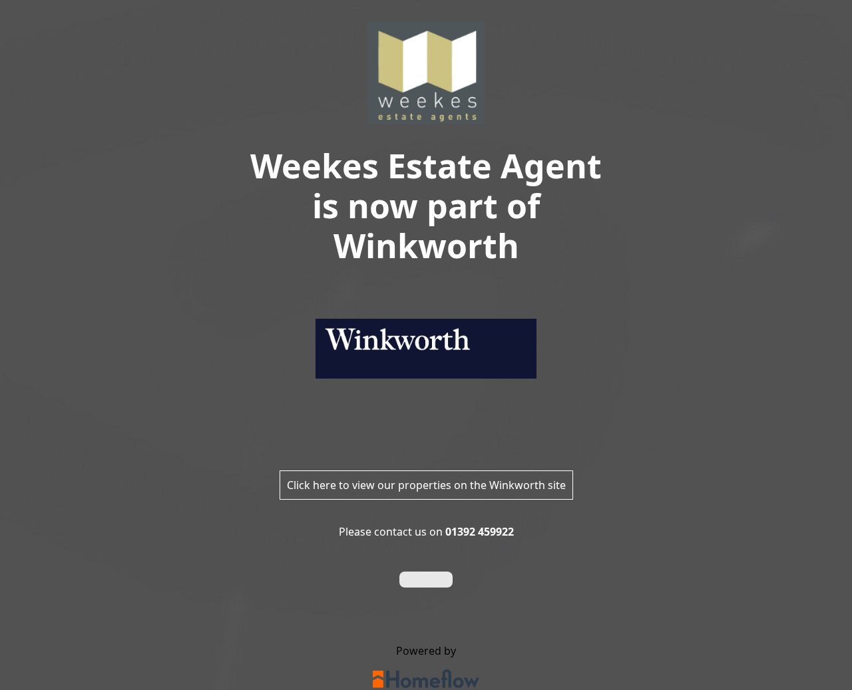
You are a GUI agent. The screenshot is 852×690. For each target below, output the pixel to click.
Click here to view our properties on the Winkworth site (426, 485)
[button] (426, 580)
